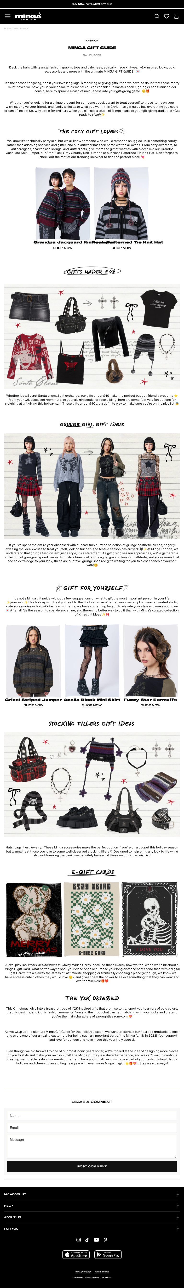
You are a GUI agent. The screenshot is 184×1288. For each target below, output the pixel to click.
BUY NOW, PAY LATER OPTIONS (92, 4)
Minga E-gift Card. (18, 969)
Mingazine (20, 29)
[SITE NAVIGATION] (8, 17)
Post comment (92, 1166)
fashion (92, 41)
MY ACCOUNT (15, 1194)
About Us (12, 1217)
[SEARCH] (157, 17)
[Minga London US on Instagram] (78, 1240)
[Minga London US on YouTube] (96, 1240)
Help (8, 1206)
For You (11, 1229)
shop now (62, 248)
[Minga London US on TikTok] (87, 1240)
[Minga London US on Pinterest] (105, 1240)
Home (7, 29)
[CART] (176, 17)
